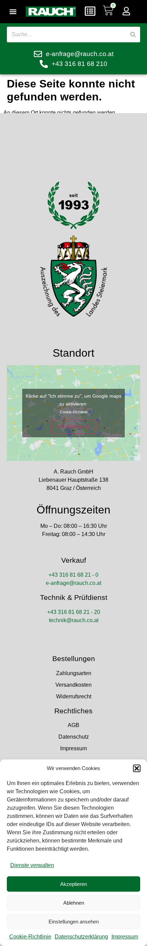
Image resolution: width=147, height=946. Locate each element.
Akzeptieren (73, 884)
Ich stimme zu (73, 426)
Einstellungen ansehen (74, 921)
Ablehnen (73, 903)
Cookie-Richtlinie (30, 937)
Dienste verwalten (32, 865)
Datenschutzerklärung (81, 937)
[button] (136, 768)
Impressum (124, 937)
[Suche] (133, 34)
